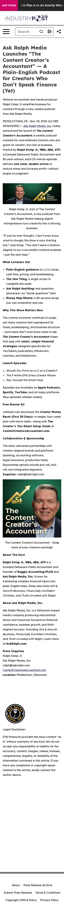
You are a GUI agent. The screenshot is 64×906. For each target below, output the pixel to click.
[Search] (41, 31)
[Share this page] (58, 31)
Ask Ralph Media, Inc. (37, 126)
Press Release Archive (37, 885)
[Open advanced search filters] (49, 31)
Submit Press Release (18, 892)
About (16, 885)
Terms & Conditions (47, 892)
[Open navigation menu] (6, 31)
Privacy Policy (49, 900)
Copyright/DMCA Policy (21, 900)
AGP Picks (9, 5)
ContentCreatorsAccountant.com (24, 670)
